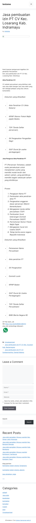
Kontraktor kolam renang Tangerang (15, 466)
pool (4, 509)
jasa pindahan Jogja (9, 474)
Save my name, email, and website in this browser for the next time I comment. (18, 402)
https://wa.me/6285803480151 (15, 324)
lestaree (7, 4)
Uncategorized (10, 342)
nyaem (5, 507)
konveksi (5, 504)
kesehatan (6, 498)
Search (5, 419)
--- (4, 478)
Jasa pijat (6, 495)
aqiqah (5, 492)
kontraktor (6, 501)
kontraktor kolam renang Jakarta (13, 470)
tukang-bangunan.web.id (23, 520)
